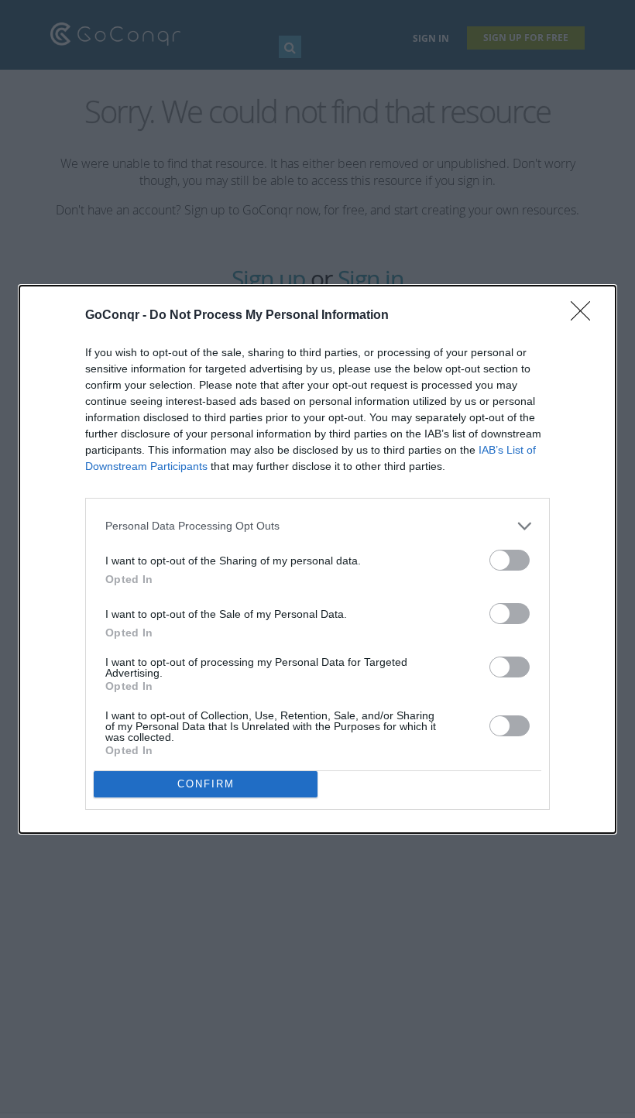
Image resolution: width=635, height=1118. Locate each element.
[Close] (585, 316)
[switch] (509, 560)
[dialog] (317, 559)
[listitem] (317, 526)
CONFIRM (206, 784)
